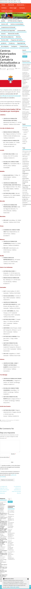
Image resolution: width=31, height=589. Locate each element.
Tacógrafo (14, 46)
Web (12, 462)
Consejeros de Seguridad (8, 30)
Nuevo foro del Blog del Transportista (11, 512)
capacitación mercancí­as (4, 518)
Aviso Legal (13, 8)
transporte (24, 202)
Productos (12, 43)
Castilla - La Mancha (2, 533)
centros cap (27, 180)
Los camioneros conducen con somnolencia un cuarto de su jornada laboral (16, 490)
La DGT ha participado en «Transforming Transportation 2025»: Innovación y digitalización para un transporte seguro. (26, 78)
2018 (23, 151)
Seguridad (29, 200)
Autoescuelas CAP (5, 514)
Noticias (18, 37)
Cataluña (5, 536)
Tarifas (24, 134)
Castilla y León (25, 175)
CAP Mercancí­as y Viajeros (15, 21)
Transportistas (24, 46)
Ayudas (3, 21)
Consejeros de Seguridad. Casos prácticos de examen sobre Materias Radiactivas (4, 490)
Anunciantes (20, 5)
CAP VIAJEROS (16, 420)
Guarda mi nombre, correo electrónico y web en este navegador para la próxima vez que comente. (10, 467)
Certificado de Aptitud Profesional (10, 96)
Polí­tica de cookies (7, 11)
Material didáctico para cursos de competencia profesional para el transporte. (26, 67)
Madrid (1, 560)
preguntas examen (25, 200)
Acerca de (11, 5)
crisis (23, 190)
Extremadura (2, 556)
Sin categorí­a (4, 46)
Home (3, 5)
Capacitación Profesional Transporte (25, 163)
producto (3, 43)
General (3, 33)
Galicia (1, 559)
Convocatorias (21, 30)
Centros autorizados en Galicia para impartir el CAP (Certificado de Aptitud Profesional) (11, 546)
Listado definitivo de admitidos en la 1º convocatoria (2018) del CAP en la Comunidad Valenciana (11, 522)
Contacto (22, 8)
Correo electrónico (5, 457)
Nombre (13, 454)
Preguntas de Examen (17, 40)
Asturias (2, 510)
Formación (2, 558)
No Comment (11, 69)
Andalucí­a (2, 507)
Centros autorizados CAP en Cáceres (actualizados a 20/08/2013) (11, 556)
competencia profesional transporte (2, 548)
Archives (4, 8)
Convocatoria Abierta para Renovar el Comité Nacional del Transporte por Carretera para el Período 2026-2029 (26, 91)
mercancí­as (24, 192)
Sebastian (10, 516)
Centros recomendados (17, 24)
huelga (25, 190)
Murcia (1, 568)
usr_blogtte (3, 68)
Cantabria (3, 420)
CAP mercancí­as (9, 420)
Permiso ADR (4, 40)
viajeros (24, 206)
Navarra (29, 195)
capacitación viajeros (4, 525)
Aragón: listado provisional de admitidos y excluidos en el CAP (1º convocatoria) (11, 534)
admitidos (27, 151)
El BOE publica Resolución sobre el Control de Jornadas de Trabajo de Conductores (26, 115)
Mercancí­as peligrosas (7, 37)
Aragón (28, 152)
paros (28, 197)
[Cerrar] (28, 579)
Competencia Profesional (8, 27)
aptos (25, 153)
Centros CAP (4, 24)
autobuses (2, 511)
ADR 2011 (2, 505)
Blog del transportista (15, 17)
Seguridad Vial (21, 43)
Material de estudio (13, 33)
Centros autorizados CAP (5, 421)
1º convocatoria (3, 501)
